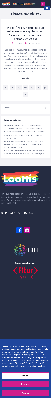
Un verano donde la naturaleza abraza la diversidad (24, 132)
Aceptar (25, 393)
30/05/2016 (18, 43)
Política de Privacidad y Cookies (31, 366)
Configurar (25, 375)
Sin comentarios (33, 43)
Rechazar (25, 384)
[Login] (43, 4)
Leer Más (25, 78)
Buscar (44, 108)
